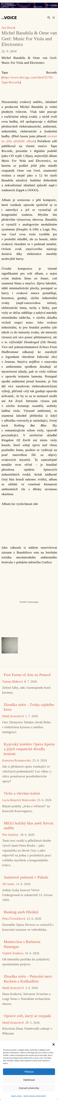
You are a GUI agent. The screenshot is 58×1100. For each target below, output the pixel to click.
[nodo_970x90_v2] (29, 5)
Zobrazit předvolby (29, 1088)
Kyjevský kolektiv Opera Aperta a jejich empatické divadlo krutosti (29, 749)
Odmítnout (29, 1079)
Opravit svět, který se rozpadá (27, 1016)
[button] (53, 1044)
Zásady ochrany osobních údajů (34, 1096)
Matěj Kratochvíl (13, 716)
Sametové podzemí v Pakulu (26, 877)
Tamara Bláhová (12, 681)
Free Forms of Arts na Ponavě (27, 675)
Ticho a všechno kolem (22, 793)
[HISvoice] (9, 18)
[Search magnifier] (49, 17)
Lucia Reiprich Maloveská (19, 800)
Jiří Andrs (8, 884)
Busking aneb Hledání (21, 912)
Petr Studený (10, 834)
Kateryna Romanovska (16, 760)
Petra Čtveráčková (13, 918)
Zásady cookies (16, 1096)
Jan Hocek (8, 27)
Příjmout (29, 1071)
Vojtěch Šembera (12, 953)
